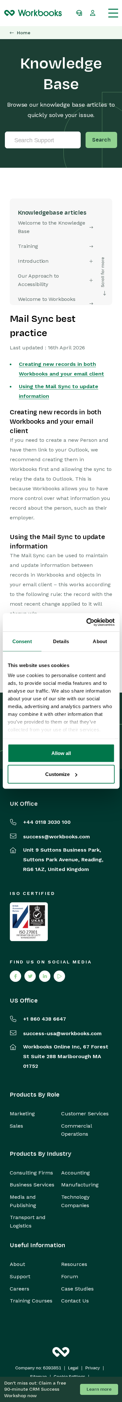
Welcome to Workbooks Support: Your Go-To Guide (50, 303)
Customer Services (85, 1113)
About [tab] (100, 641)
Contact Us (75, 1301)
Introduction (33, 261)
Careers (19, 1289)
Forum (69, 1276)
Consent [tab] (22, 641)
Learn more (99, 1389)
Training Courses (31, 1301)
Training (28, 246)
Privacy (92, 1368)
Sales (16, 1126)
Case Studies (77, 1289)
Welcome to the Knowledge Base (51, 227)
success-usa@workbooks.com (62, 1033)
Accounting (75, 1173)
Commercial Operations (76, 1130)
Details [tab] (61, 641)
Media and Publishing (23, 1201)
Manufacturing (80, 1185)
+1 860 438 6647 (44, 1019)
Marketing (22, 1113)
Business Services (32, 1185)
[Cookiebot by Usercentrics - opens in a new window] (87, 622)
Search (101, 140)
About (17, 1264)
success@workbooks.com (56, 837)
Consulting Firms (31, 1173)
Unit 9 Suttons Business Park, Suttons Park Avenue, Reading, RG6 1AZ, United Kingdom (63, 859)
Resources (74, 1264)
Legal (73, 1368)
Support (20, 1276)
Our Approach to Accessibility (38, 280)
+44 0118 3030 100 (47, 822)
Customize (57, 774)
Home (23, 32)
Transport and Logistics (28, 1221)
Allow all (61, 753)
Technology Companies (75, 1201)
